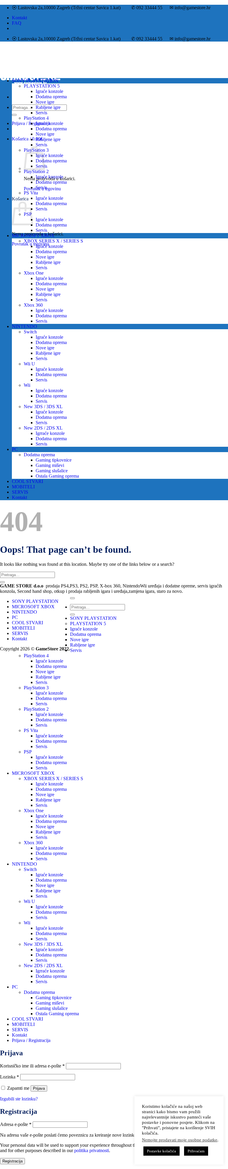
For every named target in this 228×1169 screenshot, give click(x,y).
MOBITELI (23, 486)
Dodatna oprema (51, 96)
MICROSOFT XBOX (33, 235)
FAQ (16, 23)
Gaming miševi (50, 465)
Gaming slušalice (52, 470)
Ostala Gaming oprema (57, 476)
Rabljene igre (48, 107)
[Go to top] (72, 598)
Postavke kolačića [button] (161, 1151)
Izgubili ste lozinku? (19, 1098)
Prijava (39, 1088)
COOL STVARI (27, 481)
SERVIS (20, 492)
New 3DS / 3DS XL (43, 406)
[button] (27, 138)
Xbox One (34, 272)
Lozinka (9, 1076)
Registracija (12, 1161)
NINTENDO (24, 326)
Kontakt (19, 17)
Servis (41, 112)
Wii (27, 385)
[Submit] (14, 115)
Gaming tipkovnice (54, 459)
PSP (28, 751)
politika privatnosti (91, 1150)
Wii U (29, 363)
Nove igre (45, 101)
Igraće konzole (49, 91)
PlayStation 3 (36, 687)
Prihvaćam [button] (196, 1151)
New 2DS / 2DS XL (43, 427)
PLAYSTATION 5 (42, 85)
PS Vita (31, 192)
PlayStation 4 (36, 118)
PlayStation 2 (36, 171)
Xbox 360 (33, 305)
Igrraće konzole (50, 433)
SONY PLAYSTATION (35, 80)
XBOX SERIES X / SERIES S (53, 240)
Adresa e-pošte (15, 1124)
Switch (30, 331)
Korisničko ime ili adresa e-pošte (32, 1065)
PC (15, 449)
